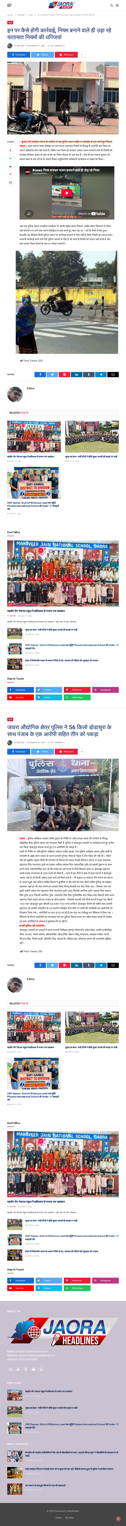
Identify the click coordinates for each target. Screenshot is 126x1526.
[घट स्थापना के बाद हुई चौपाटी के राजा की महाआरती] (14, 1489)
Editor (20, 46)
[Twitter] (10, 158)
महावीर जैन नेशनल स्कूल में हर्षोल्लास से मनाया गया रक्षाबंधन (30, 456)
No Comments (57, 46)
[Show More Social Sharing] (82, 55)
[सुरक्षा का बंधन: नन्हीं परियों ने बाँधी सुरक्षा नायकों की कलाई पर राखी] (92, 437)
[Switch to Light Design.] (112, 5)
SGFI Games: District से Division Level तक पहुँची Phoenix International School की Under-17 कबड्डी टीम (33, 506)
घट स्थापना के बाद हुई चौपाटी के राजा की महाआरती (45, 1485)
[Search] (117, 5)
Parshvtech (73, 1511)
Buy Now (69, 1518)
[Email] (10, 182)
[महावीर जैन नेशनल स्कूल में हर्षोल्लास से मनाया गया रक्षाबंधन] (34, 437)
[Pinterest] (10, 174)
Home (59, 1518)
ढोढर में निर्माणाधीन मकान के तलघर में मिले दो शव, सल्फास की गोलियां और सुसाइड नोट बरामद (61, 660)
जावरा (10, 23)
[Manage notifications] (118, 1518)
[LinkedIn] (10, 166)
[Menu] (9, 5)
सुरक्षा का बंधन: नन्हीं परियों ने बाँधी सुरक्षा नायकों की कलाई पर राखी (91, 456)
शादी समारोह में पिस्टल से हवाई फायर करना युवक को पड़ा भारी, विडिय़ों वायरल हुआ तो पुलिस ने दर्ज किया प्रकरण (69, 1469)
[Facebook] (10, 150)
